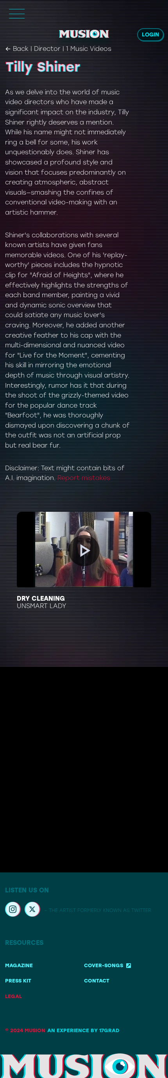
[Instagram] (13, 910)
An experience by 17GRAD (83, 1030)
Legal (13, 996)
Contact (96, 981)
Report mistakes (83, 478)
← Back (17, 48)
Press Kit (18, 981)
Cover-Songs (103, 965)
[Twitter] (32, 910)
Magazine (19, 965)
